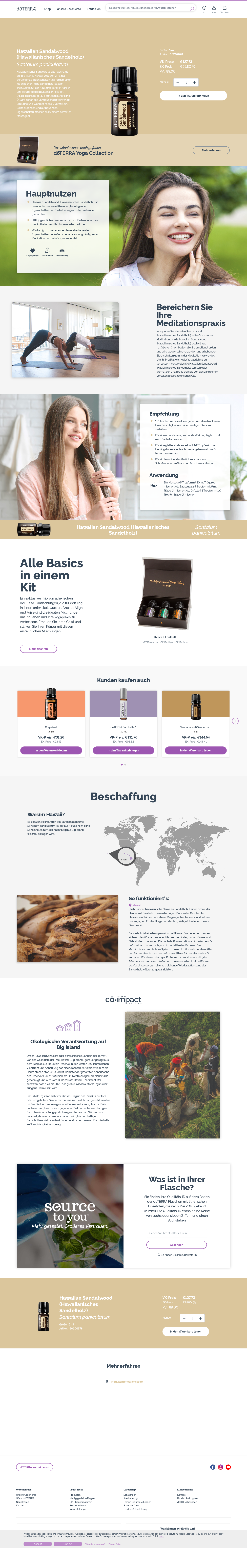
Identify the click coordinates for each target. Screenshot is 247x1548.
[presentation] (235, 721)
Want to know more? (95, 1544)
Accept (38, 1544)
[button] (122, 765)
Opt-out (68, 1544)
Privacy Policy (115, 1544)
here (161, 1536)
